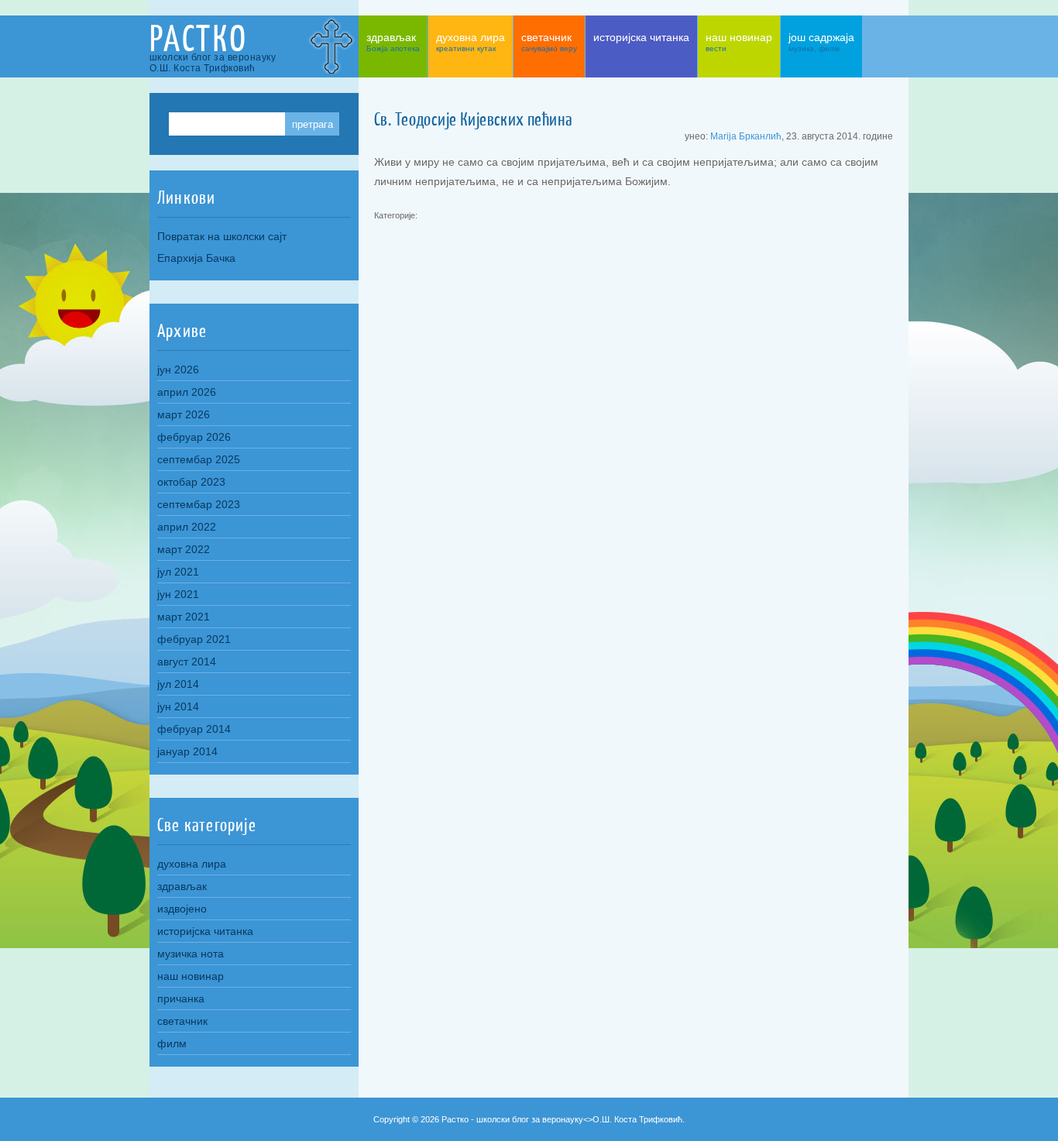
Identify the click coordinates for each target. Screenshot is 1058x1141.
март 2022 (183, 549)
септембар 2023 (198, 504)
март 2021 (183, 616)
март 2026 (183, 414)
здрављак (182, 886)
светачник (182, 1021)
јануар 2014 (187, 751)
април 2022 (186, 527)
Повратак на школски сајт (222, 236)
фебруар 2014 (194, 729)
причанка (180, 998)
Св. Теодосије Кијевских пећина (473, 119)
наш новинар (190, 976)
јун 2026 (178, 369)
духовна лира (191, 863)
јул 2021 (178, 571)
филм (172, 1043)
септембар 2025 (198, 459)
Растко (198, 38)
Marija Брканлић (745, 136)
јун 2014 (178, 706)
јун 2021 (178, 594)
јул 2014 (178, 684)
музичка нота (190, 953)
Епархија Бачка (196, 258)
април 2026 (186, 392)
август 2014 (186, 661)
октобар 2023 (191, 482)
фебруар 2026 (194, 437)
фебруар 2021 (194, 639)
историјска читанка (205, 931)
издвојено (182, 908)
